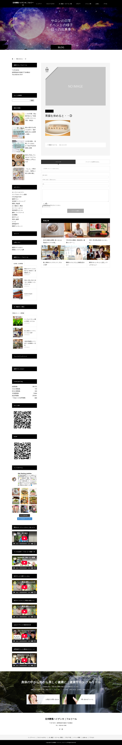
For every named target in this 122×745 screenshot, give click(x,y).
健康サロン (15, 199)
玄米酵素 (14, 215)
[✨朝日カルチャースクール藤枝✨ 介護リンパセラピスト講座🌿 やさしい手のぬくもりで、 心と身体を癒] (16, 509)
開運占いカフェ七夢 (18, 250)
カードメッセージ (17, 208)
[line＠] (22, 460)
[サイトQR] (22, 429)
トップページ (39, 5)
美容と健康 (15, 219)
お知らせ (97, 5)
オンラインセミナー (18, 192)
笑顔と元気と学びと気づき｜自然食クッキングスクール (30, 282)
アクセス (105, 5)
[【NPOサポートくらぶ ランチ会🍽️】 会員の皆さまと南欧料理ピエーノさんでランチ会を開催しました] (24, 500)
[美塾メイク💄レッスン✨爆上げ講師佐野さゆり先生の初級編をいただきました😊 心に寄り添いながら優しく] (33, 509)
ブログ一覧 (78, 5)
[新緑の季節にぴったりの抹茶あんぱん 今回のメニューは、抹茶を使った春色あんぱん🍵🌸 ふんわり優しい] (33, 500)
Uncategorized (16, 197)
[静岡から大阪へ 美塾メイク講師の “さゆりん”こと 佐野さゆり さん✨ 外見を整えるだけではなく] (24, 509)
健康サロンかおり (17, 247)
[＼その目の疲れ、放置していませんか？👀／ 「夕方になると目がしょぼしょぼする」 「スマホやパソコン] (33, 492)
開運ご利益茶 (16, 203)
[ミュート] (32, 543)
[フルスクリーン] (35, 543)
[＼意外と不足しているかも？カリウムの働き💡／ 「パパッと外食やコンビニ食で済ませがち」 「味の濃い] (16, 500)
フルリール (54, 145)
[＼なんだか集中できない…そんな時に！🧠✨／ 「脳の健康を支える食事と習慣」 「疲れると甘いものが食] (24, 492)
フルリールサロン (50, 5)
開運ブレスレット (17, 226)
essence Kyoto (28, 294)
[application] (24, 538)
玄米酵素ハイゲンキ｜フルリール (23, 4)
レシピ (14, 221)
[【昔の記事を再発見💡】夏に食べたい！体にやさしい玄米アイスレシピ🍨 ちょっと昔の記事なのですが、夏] (16, 492)
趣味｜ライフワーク (18, 212)
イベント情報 (88, 5)
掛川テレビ (15, 217)
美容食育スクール (17, 210)
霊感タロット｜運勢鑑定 (18, 313)
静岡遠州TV (15, 224)
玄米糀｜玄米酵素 (18, 263)
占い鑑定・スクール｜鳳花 (65, 5)
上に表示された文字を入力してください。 (51, 205)
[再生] (14, 543)
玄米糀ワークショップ (18, 201)
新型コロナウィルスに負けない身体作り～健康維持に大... (30, 270)
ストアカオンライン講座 (19, 194)
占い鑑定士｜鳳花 (17, 206)
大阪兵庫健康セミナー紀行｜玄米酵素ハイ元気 (30, 343)
